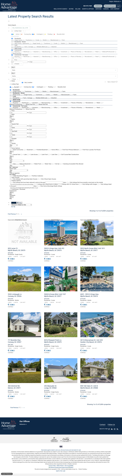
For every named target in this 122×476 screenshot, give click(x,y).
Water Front (37, 164)
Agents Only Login (61, 471)
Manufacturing (46, 51)
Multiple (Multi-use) (41, 46)
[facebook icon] (109, 429)
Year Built (14, 131)
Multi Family (16, 94)
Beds (13, 114)
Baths (13, 119)
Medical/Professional (108, 51)
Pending (48, 34)
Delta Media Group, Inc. (71, 469)
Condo (37, 40)
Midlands (22, 424)
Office (55, 51)
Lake (24, 154)
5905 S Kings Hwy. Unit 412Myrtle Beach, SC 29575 (54, 249)
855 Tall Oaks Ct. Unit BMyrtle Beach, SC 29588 (89, 387)
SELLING (77, 9)
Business (16, 51)
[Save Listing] (111, 223)
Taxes (13, 135)
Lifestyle (16, 64)
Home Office (54, 149)
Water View (47, 164)
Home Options (16, 148)
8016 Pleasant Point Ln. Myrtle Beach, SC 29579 (53, 341)
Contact (98, 6)
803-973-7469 (87, 6)
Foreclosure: (13, 191)
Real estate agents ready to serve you (50, 450)
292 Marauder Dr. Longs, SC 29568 (50, 387)
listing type (17, 31)
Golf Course (64, 154)
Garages (14, 138)
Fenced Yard (16, 154)
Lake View (54, 154)
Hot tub (57, 164)
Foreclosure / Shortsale (18, 189)
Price (13, 111)
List (15, 202)
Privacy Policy (52, 465)
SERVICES (98, 9)
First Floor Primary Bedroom (70, 149)
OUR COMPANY (115, 9)
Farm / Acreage (28, 46)
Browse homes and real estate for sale (71, 450)
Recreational (87, 51)
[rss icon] (117, 429)
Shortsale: (12, 195)
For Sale (15, 87)
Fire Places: (97, 149)
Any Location (27, 82)
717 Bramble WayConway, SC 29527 (14, 341)
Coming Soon (27, 34)
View (14, 164)
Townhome (28, 40)
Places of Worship (75, 51)
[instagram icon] (114, 429)
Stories (14, 143)
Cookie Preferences (7, 474)
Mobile (44, 40)
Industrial (53, 46)
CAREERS (106, 9)
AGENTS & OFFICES (88, 9)
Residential (17, 46)
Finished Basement (41, 149)
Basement (29, 149)
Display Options (16, 180)
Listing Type (15, 84)
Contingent (38, 34)
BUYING (71, 9)
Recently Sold (59, 34)
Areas (13, 81)
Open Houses (15, 177)
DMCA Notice (60, 465)
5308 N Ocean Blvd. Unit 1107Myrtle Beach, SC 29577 (55, 295)
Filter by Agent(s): (15, 173)
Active (16, 34)
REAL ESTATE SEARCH (60, 9)
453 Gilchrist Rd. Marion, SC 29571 (14, 387)
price (15, 60)
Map (20, 202)
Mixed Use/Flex (29, 104)
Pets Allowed (79, 164)
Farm (63, 40)
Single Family (17, 40)
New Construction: (73, 154)
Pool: (11, 159)
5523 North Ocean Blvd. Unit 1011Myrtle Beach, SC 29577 (92, 249)
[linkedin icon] (112, 429)
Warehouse (26, 51)
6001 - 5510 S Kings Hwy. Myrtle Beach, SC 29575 (89, 295)
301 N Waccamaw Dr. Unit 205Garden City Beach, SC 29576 (91, 341)
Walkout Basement (24, 164)
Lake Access (33, 154)
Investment (63, 51)
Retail (96, 51)
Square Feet (15, 124)
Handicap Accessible (69, 164)
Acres (13, 127)
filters (14, 79)
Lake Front (44, 154)
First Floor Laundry (87, 149)
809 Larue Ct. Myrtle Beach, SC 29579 (16, 249)
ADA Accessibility (69, 465)
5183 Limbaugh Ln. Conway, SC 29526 (15, 295)
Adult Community (17, 149)
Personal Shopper (110, 6)
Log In (118, 6)
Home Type (13, 168)
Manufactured (54, 40)
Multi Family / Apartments (21, 43)
